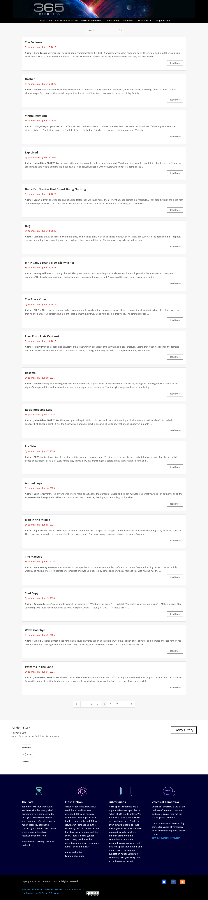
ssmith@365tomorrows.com (166, 837)
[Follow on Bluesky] (164, 882)
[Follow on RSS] (182, 882)
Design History (162, 21)
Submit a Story (111, 21)
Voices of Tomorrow (91, 21)
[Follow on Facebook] (173, 882)
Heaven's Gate (18, 732)
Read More (175, 63)
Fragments (128, 21)
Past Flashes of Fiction (66, 21)
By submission (32, 47)
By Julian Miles (32, 157)
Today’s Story (45, 21)
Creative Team (144, 21)
